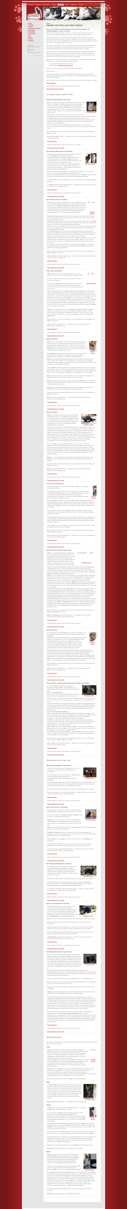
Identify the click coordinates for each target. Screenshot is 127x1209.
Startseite (48, 23)
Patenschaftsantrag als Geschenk (54, 89)
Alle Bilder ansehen (91, 112)
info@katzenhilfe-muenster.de (65, 65)
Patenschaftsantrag (51, 83)
